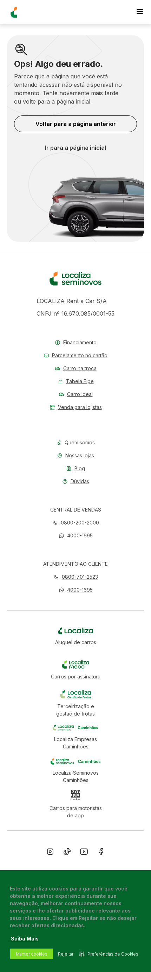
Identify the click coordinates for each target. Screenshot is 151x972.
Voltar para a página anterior (75, 123)
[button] (76, 535)
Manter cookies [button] (31, 954)
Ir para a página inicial (75, 147)
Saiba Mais (25, 939)
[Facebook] (101, 853)
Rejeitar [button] (65, 954)
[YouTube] (84, 853)
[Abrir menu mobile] (139, 12)
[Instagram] (50, 853)
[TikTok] (67, 853)
